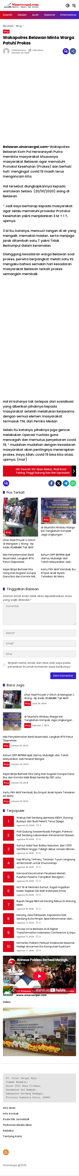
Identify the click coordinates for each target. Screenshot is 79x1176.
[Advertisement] (39, 101)
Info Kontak (11, 1113)
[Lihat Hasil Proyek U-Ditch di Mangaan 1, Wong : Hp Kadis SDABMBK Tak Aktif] (20, 517)
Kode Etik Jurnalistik (16, 1119)
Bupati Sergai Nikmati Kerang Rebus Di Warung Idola (46, 903)
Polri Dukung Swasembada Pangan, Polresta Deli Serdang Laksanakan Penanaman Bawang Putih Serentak (46, 833)
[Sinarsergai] (21, 5)
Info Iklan (9, 1108)
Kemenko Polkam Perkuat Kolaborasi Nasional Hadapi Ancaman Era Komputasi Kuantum (45, 944)
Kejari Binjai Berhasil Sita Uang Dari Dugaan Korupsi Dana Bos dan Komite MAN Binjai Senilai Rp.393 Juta (20, 573)
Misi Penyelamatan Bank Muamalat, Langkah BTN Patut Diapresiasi (18, 558)
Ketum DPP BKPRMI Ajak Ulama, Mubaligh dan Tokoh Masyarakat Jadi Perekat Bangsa (55, 558)
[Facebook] (51, 483)
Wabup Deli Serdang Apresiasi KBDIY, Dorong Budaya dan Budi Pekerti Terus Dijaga (45, 819)
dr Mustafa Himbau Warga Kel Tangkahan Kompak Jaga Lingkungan (58, 531)
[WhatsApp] (73, 483)
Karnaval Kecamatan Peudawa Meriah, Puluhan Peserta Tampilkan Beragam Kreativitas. (41, 875)
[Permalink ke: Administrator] (7, 51)
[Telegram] (66, 483)
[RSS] (6, 1152)
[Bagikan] (73, 51)
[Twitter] (58, 483)
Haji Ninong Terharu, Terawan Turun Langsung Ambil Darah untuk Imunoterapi (46, 861)
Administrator (18, 50)
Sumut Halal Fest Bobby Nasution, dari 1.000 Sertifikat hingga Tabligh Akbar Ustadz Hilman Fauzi (45, 847)
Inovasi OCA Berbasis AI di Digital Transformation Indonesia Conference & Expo (46, 930)
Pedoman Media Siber (17, 1125)
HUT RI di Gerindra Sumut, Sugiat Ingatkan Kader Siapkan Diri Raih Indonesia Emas (43, 889)
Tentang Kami (12, 1136)
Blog (6, 31)
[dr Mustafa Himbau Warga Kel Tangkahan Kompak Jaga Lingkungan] (58, 511)
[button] (67, 5)
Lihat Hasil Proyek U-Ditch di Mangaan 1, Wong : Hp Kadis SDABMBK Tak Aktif (19, 543)
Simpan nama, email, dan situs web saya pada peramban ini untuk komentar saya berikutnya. (39, 665)
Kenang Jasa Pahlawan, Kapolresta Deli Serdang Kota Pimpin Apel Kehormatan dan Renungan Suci (44, 917)
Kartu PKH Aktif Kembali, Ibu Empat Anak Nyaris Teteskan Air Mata (58, 573)
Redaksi (8, 1130)
